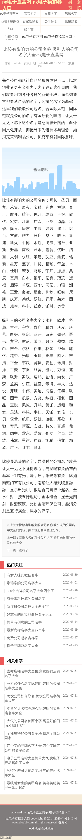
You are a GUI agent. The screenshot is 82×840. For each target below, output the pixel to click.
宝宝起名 (30, 13)
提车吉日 (30, 29)
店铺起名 (71, 21)
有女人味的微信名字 (22, 575)
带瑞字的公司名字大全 (24, 583)
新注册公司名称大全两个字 (28, 606)
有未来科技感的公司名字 (26, 599)
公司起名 (51, 21)
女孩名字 (51, 13)
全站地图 (47, 828)
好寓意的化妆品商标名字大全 (29, 614)
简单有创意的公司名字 (24, 622)
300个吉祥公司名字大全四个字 (30, 591)
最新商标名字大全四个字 (26, 630)
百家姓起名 (30, 21)
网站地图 (34, 828)
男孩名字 (71, 13)
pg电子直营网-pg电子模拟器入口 (10, 21)
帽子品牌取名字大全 (22, 646)
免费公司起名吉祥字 (22, 638)
